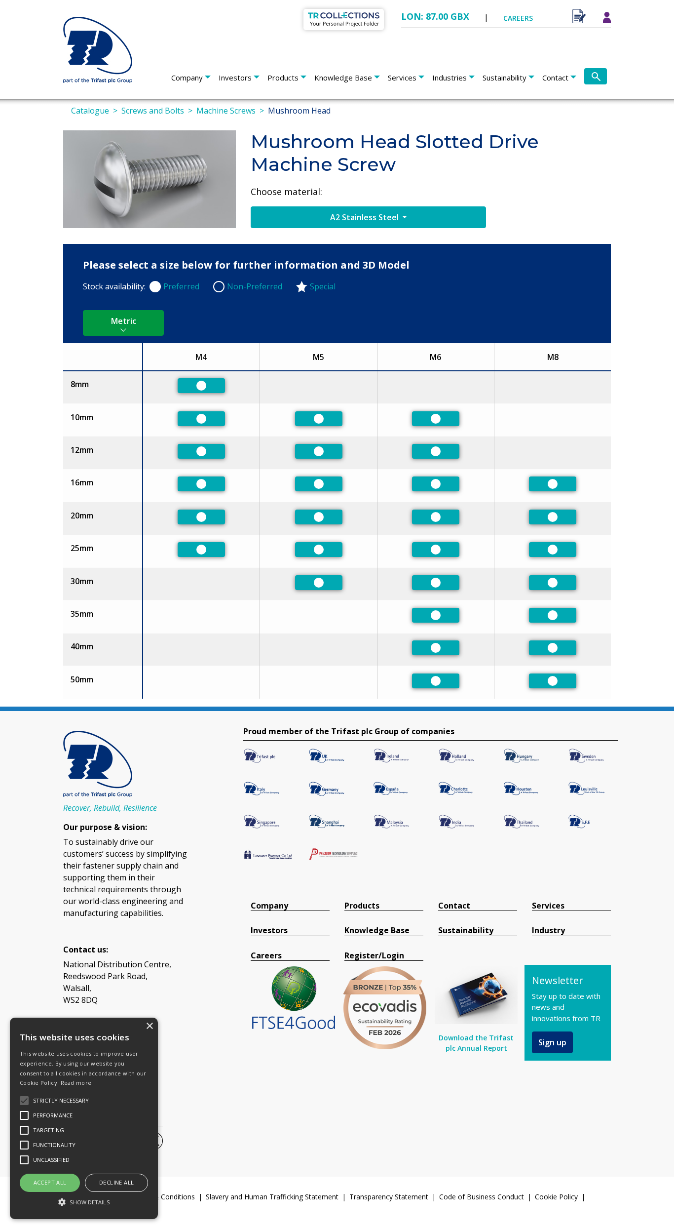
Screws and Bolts (152, 110)
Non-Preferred (254, 286)
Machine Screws (226, 110)
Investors (235, 77)
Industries (449, 77)
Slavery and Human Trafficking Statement (272, 1196)
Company (187, 77)
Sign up (552, 1042)
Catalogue (90, 110)
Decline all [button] (116, 1182)
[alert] (84, 1118)
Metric (123, 321)
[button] (84, 1202)
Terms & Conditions (163, 1196)
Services (402, 77)
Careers (266, 955)
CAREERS (518, 18)
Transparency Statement (388, 1196)
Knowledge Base (343, 77)
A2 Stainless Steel (365, 217)
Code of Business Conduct (481, 1196)
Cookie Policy (556, 1196)
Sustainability (504, 77)
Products (283, 77)
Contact (555, 77)
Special (323, 286)
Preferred (181, 286)
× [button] (149, 1026)
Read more (76, 1082)
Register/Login (374, 955)
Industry (548, 930)
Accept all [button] (50, 1182)
